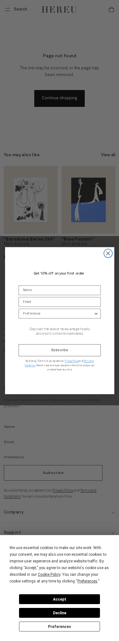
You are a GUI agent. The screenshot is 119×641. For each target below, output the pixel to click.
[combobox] (58, 313)
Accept (59, 599)
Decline (59, 613)
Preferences (59, 626)
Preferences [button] (87, 581)
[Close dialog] (108, 253)
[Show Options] (96, 313)
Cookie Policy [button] (49, 574)
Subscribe (59, 350)
